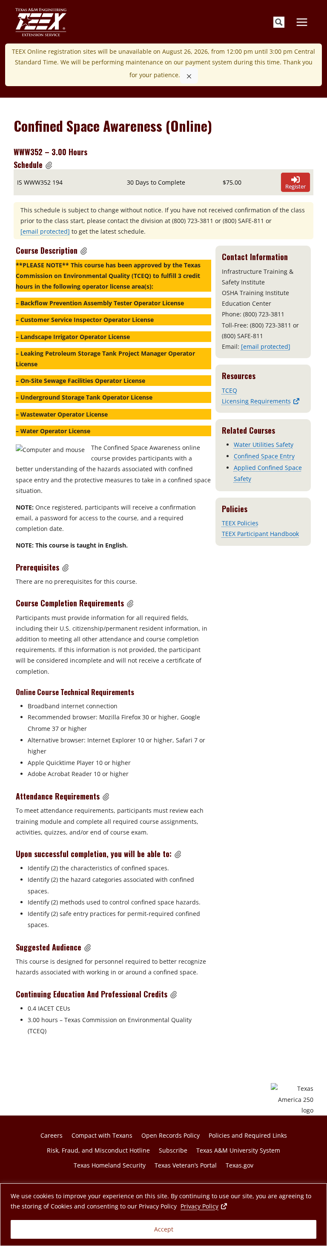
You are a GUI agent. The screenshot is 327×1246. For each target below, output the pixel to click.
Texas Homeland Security (110, 1165)
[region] (163, 1214)
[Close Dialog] (189, 75)
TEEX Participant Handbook (260, 534)
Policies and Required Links (248, 1135)
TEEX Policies (240, 523)
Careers (51, 1135)
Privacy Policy (204, 1206)
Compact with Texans (102, 1135)
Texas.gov (239, 1165)
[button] (49, 165)
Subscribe (173, 1150)
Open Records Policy (170, 1135)
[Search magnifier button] (278, 22)
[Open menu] (302, 22)
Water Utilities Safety (263, 444)
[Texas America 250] (292, 1099)
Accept (163, 1229)
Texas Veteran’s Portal (186, 1165)
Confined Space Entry (264, 456)
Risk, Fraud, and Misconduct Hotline (98, 1150)
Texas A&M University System (238, 1150)
